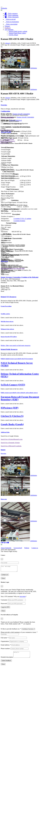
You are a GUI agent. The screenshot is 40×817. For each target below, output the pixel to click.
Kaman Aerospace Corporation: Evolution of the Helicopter (19, 277)
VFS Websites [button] (9, 29)
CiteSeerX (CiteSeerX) (12, 416)
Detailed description (7, 657)
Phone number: (5, 648)
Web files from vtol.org (7, 321)
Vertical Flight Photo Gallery (17, 33)
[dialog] (20, 125)
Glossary (7, 26)
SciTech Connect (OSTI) (13, 384)
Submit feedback (6, 660)
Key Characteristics (7, 117)
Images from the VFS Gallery (9, 336)
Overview (4, 105)
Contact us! (5, 574)
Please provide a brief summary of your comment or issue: (19, 632)
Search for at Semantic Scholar (10, 442)
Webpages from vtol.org (7, 329)
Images (3, 450)
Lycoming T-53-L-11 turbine (22, 218)
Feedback (8, 28)
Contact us (34, 548)
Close (3, 128)
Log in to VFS (5, 607)
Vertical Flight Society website (18, 31)
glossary (8, 43)
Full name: (4, 638)
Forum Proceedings (6, 306)
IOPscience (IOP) (9, 408)
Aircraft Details (6, 132)
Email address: (6, 645)
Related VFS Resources (8, 297)
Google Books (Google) (12, 424)
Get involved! (18, 548)
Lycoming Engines (19, 221)
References (4, 261)
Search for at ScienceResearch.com (11, 439)
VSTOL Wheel (13, 35)
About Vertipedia (6, 548)
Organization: (5, 641)
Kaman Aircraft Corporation (21, 114)
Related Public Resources (9, 349)
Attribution (33, 68)
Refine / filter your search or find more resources (15, 345)
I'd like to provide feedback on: (11, 629)
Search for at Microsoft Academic (11, 446)
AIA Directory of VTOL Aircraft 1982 (13, 268)
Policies (26, 548)
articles (5, 314)
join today (23, 596)
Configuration (5, 111)
